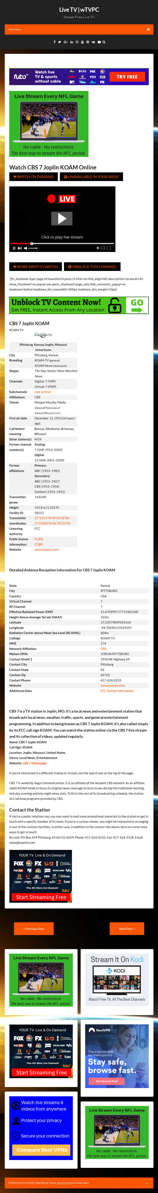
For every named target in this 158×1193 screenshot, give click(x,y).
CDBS (39, 544)
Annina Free (63, 1182)
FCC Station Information (117, 691)
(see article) (43, 392)
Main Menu (15, 29)
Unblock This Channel (92, 266)
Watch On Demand (33, 176)
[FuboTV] (40, 905)
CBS (103, 649)
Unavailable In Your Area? (91, 176)
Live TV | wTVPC (79, 9)
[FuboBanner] (79, 88)
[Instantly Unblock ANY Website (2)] (79, 317)
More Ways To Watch (35, 266)
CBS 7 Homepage (34, 763)
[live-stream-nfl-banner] (48, 160)
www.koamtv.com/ (47, 549)
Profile (39, 539)
